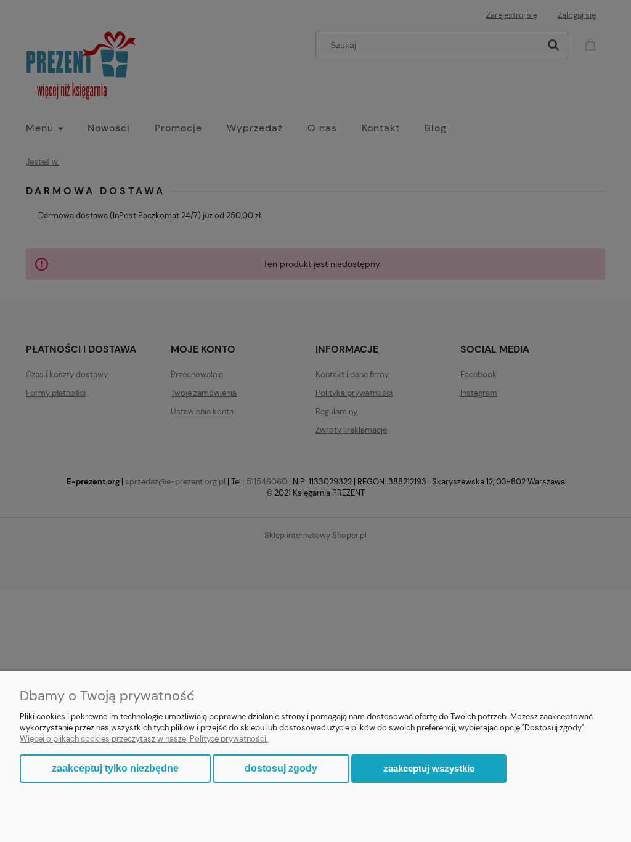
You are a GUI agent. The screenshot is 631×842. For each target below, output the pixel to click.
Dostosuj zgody (281, 768)
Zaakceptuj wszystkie (428, 768)
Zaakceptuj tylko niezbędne (115, 768)
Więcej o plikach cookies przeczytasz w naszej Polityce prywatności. (144, 739)
